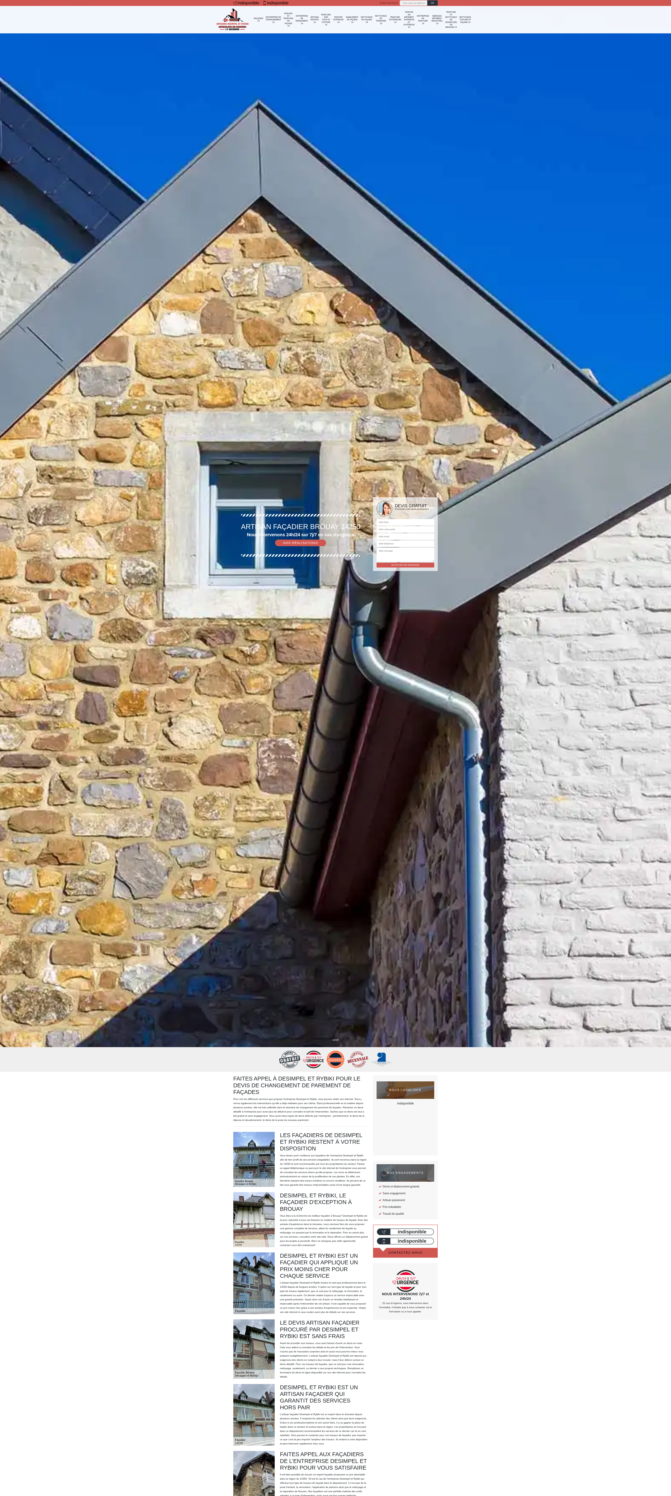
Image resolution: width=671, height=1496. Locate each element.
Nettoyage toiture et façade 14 (465, 19)
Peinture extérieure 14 (395, 19)
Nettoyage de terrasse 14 (381, 19)
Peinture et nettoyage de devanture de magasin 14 (451, 19)
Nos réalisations (300, 543)
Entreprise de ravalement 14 (302, 19)
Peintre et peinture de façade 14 (288, 19)
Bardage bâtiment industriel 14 (437, 19)
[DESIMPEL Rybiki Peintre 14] (232, 19)
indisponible (248, 3)
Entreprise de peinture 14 (423, 19)
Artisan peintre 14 (315, 19)
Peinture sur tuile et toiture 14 (326, 20)
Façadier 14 (258, 19)
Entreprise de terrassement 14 (273, 19)
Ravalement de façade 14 (352, 19)
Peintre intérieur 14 (338, 19)
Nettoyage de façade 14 (367, 19)
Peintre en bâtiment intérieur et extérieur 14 (409, 19)
